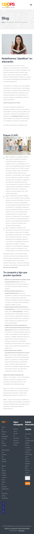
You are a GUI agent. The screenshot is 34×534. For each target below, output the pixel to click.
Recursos (15, 440)
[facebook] (3, 503)
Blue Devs (21, 530)
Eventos (15, 445)
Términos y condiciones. (11, 528)
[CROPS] (8, 5)
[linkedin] (3, 512)
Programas (16, 442)
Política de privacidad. (24, 528)
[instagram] (3, 507)
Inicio (3, 22)
